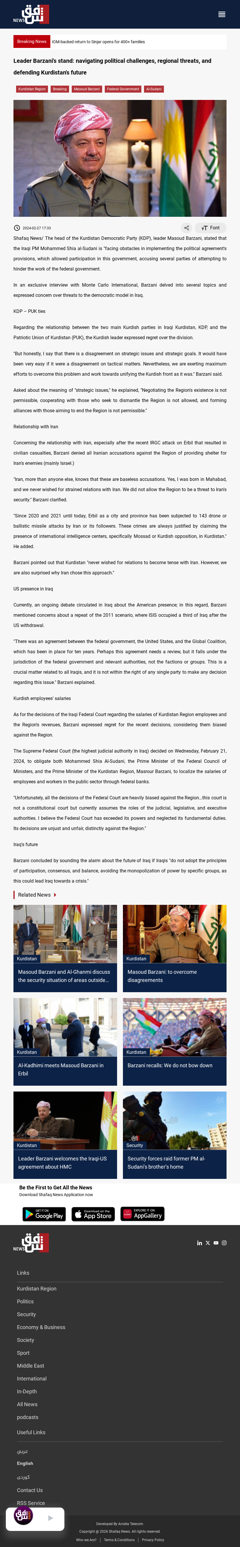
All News (27, 1404)
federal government (123, 89)
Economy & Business (41, 1327)
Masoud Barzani (87, 89)
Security (26, 1314)
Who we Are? (86, 1540)
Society (25, 1340)
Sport (23, 1353)
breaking (60, 89)
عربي (22, 1452)
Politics (25, 1301)
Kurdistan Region (32, 89)
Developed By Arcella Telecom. (120, 1524)
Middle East (30, 1366)
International (32, 1379)
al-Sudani (154, 89)
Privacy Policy (153, 1540)
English (25, 1464)
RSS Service (31, 1503)
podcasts (27, 1417)
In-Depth (27, 1391)
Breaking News (32, 41)
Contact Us (30, 1490)
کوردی (23, 1477)
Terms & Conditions (119, 1540)
